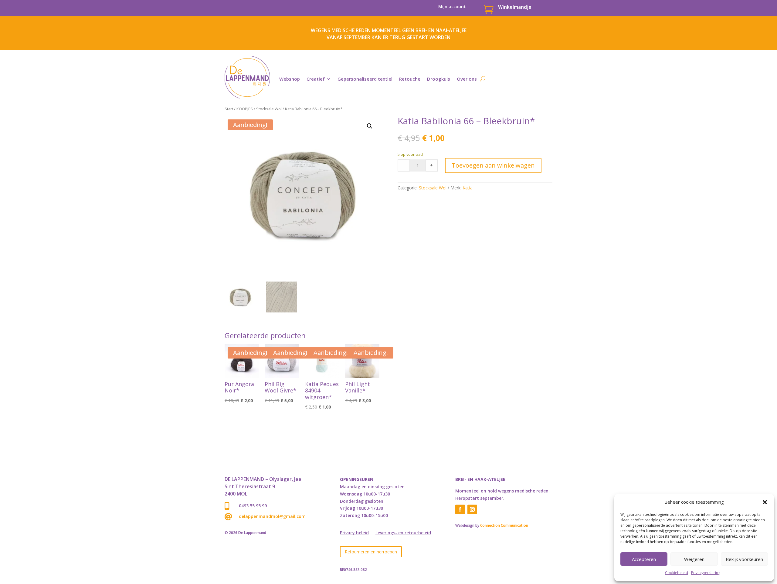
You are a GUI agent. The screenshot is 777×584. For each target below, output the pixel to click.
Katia (468, 188)
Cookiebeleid (676, 572)
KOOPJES (244, 109)
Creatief (316, 79)
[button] (765, 502)
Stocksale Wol (269, 109)
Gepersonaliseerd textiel (365, 79)
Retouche (409, 79)
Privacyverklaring (705, 572)
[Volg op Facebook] (460, 509)
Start (229, 109)
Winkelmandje (514, 7)
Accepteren (644, 559)
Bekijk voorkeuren (744, 559)
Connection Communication (504, 525)
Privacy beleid (354, 533)
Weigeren (694, 559)
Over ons (467, 79)
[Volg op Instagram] (472, 509)
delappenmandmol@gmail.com (272, 516)
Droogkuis (438, 79)
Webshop (289, 79)
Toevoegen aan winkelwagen (493, 165)
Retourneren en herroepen (371, 552)
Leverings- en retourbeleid (403, 533)
